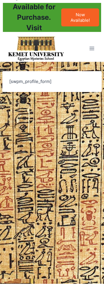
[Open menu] (91, 48)
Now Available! (80, 17)
